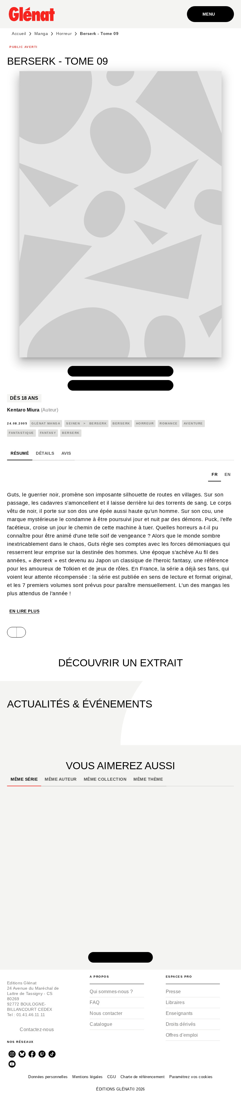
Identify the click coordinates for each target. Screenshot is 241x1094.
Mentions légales (87, 1077)
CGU (111, 1077)
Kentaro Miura (32, 409)
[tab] (19, 453)
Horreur (64, 33)
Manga (41, 33)
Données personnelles (48, 1077)
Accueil (19, 33)
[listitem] (12, 1054)
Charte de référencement (142, 1077)
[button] (120, 371)
